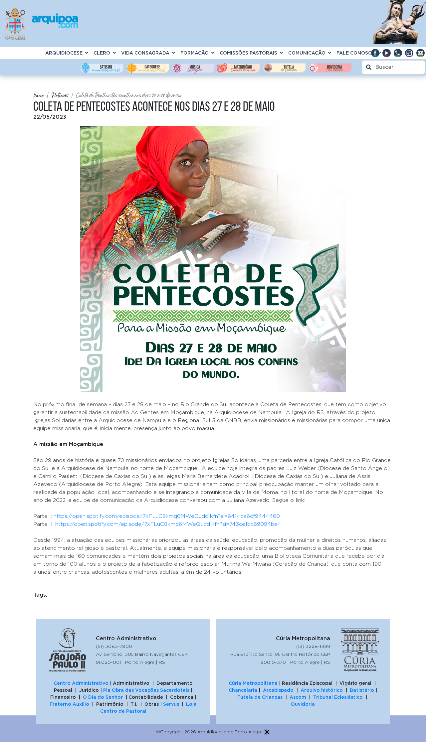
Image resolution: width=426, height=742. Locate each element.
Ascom (298, 697)
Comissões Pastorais (248, 53)
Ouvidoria (303, 704)
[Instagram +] (409, 53)
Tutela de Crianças (260, 697)
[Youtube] (386, 53)
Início (38, 95)
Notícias (60, 95)
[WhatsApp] (398, 53)
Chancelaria (244, 690)
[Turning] (267, 730)
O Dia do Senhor (103, 697)
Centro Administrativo (81, 683)
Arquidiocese (64, 53)
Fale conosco (355, 53)
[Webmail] (420, 53)
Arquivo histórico (322, 690)
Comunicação (306, 53)
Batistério (362, 690)
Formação (194, 53)
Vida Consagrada (145, 53)
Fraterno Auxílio (69, 704)
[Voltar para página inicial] (41, 22)
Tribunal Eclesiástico (338, 697)
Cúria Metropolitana (253, 683)
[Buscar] (393, 67)
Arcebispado (278, 690)
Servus (171, 704)
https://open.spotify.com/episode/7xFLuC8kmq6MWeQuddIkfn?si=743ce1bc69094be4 (168, 523)
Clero (102, 53)
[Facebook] (375, 53)
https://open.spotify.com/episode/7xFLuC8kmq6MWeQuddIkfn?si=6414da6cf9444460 (167, 516)
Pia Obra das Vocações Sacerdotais (146, 690)
